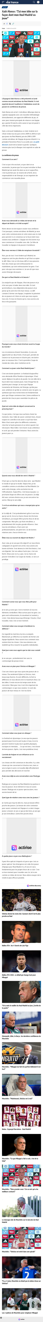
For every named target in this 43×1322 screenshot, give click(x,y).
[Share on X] (10, 23)
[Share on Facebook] (7, 23)
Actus (5, 7)
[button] (3, 2)
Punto (3, 28)
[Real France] (13, 2)
